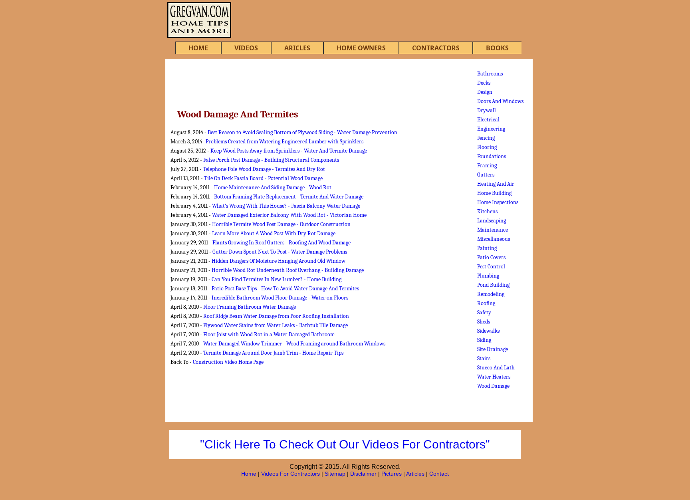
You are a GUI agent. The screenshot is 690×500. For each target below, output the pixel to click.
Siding (484, 340)
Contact (439, 473)
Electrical (488, 119)
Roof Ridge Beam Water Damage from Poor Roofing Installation (276, 316)
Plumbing (488, 275)
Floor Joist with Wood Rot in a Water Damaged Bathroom (269, 334)
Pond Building (493, 285)
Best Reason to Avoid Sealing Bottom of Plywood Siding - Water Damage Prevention (302, 132)
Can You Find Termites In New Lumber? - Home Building (276, 279)
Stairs (483, 358)
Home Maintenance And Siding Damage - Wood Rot (272, 187)
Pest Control (491, 266)
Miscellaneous (493, 239)
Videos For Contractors (290, 473)
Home (248, 473)
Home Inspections (497, 202)
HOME (198, 48)
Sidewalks (488, 330)
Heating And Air (495, 184)
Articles (415, 473)
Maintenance (492, 229)
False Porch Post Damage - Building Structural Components (271, 160)
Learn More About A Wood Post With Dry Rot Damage (273, 233)
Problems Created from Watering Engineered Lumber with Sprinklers (284, 141)
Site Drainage (492, 349)
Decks (483, 82)
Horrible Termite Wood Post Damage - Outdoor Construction (281, 224)
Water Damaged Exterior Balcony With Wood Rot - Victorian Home (289, 215)
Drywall (486, 110)
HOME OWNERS (361, 48)
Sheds (483, 321)
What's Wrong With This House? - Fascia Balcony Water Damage (286, 205)
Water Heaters (493, 376)
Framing (487, 165)
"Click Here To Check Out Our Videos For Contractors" (345, 444)
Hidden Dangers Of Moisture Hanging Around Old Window (278, 261)
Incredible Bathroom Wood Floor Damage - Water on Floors (280, 297)
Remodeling (490, 294)
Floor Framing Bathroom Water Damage (249, 307)
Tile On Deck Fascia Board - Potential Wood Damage (263, 178)
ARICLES (297, 48)
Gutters (485, 174)
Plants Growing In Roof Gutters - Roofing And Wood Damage (281, 242)
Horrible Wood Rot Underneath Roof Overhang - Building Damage (288, 270)
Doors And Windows (500, 101)
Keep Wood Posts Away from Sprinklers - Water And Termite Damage (288, 150)
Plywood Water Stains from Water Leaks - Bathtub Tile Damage (275, 325)
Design (484, 92)
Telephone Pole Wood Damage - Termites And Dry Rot (264, 169)
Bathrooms (490, 73)
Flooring (487, 147)
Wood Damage (493, 386)
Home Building (494, 193)
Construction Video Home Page (228, 362)
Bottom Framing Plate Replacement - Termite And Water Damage (288, 196)
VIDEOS (246, 48)
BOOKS (497, 48)
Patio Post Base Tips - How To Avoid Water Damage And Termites (285, 288)
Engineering (491, 128)
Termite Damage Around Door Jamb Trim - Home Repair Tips (273, 352)
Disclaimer (363, 473)
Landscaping (491, 220)
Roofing (486, 303)
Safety (484, 312)
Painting (487, 248)
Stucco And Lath (496, 367)
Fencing (486, 138)
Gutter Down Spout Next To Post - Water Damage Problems (279, 251)
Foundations (491, 156)
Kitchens (487, 211)
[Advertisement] (314, 81)
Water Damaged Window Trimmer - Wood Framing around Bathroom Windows (294, 343)
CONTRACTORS (436, 48)
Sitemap (335, 473)
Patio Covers (491, 257)
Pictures (391, 473)
